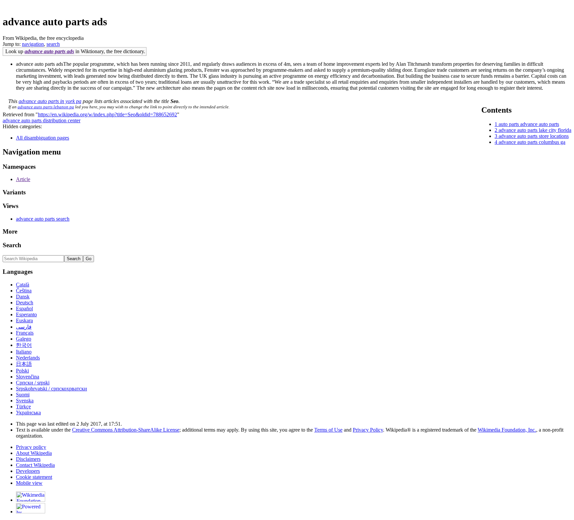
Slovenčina (27, 376)
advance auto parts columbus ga (532, 142)
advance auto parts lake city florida (535, 130)
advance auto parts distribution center (41, 120)
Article (23, 179)
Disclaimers (28, 459)
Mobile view (29, 483)
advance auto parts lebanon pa (46, 106)
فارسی (24, 327)
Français (25, 333)
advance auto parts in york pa (50, 101)
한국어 (24, 345)
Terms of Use (328, 430)
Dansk (23, 296)
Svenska (25, 400)
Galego (23, 339)
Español (24, 308)
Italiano (24, 352)
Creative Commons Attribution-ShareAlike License (125, 430)
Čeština (24, 290)
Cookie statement (34, 477)
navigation (33, 44)
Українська (28, 412)
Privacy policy (31, 447)
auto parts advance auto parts (529, 124)
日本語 (24, 364)
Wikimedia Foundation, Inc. (507, 430)
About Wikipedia (34, 453)
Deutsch (24, 302)
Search (12, 245)
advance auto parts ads (49, 51)
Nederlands (28, 358)
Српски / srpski (32, 382)
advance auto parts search (42, 219)
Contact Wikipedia (35, 465)
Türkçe (23, 406)
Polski (22, 370)
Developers (28, 471)
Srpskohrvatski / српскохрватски (51, 388)
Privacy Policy (368, 430)
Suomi (23, 394)
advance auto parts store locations (534, 136)
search (53, 44)
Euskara (24, 320)
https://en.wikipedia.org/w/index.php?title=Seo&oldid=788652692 (107, 114)
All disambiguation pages (42, 138)
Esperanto (26, 314)
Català (22, 284)
